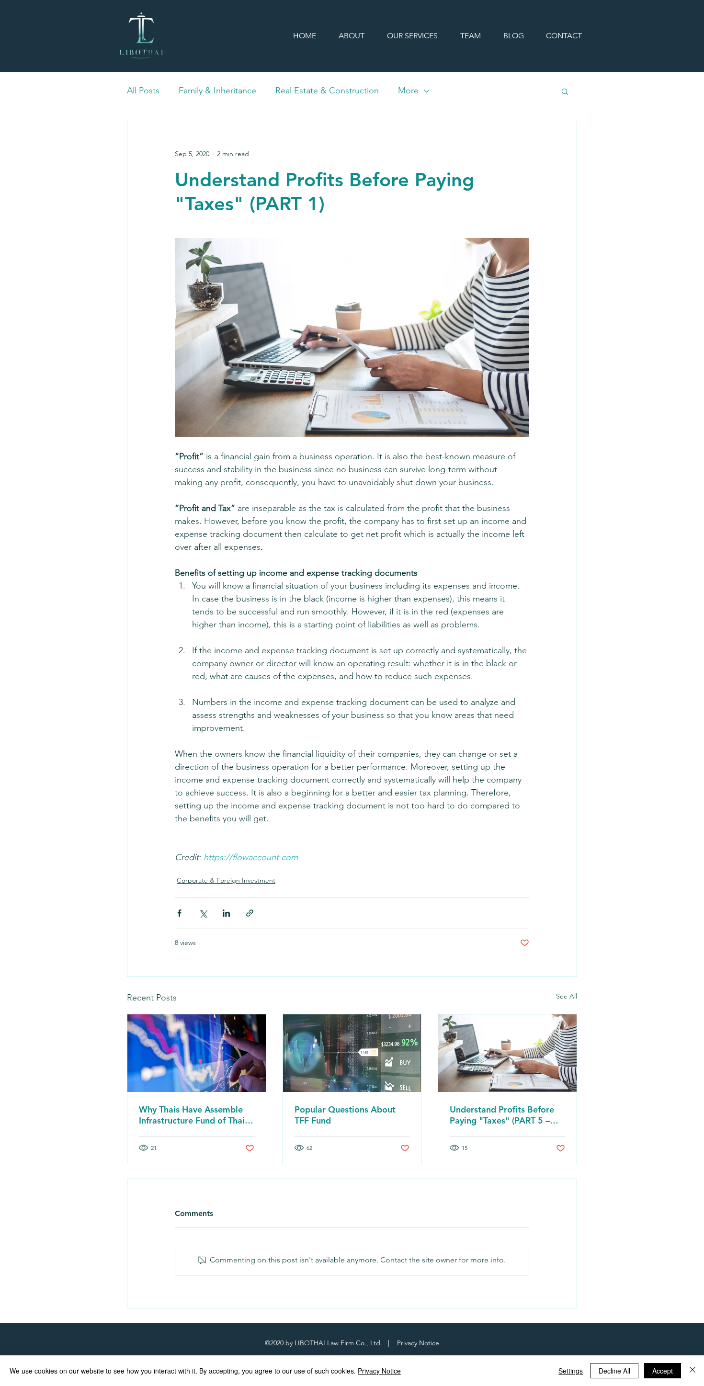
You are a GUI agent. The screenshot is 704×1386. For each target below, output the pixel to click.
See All (566, 996)
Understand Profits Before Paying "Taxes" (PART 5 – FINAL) (502, 1115)
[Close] (692, 1370)
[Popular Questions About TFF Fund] (352, 1053)
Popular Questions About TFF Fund (345, 1115)
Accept (662, 1370)
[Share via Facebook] (179, 913)
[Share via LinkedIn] (226, 913)
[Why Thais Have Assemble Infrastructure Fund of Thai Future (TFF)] (196, 1053)
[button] (564, 91)
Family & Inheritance (217, 90)
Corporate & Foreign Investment (226, 880)
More (408, 90)
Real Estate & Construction (327, 90)
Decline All (614, 1370)
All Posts (143, 90)
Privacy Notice (418, 1343)
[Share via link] (249, 913)
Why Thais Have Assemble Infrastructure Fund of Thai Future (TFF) (192, 1115)
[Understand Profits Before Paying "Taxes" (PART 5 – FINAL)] (507, 1053)
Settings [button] (570, 1370)
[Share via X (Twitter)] (202, 913)
